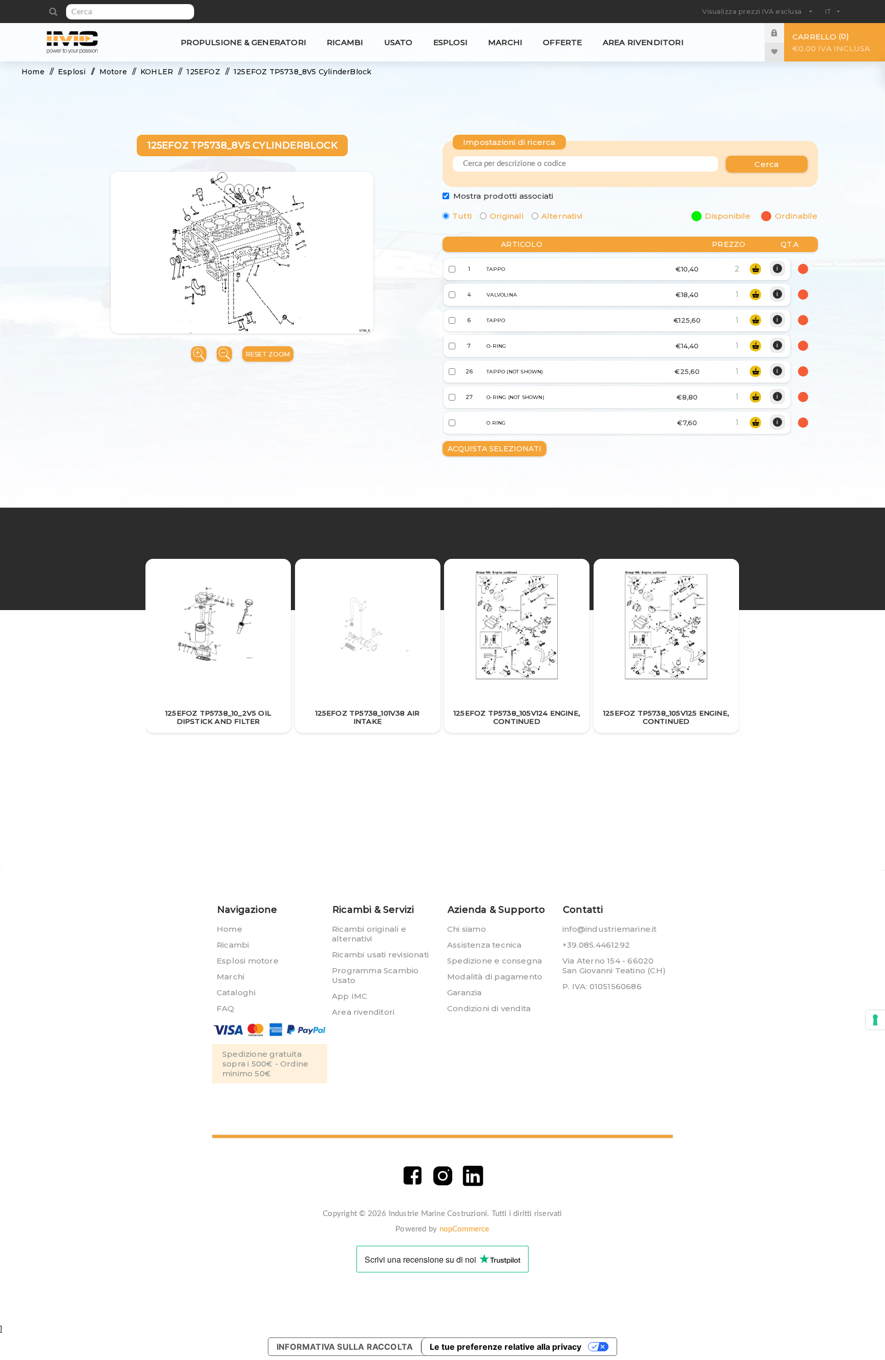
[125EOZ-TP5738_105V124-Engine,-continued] (517, 625)
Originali (506, 216)
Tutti (462, 216)
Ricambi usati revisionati (380, 954)
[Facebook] (413, 1176)
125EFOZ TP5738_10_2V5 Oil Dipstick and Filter (218, 717)
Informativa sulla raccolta (345, 1347)
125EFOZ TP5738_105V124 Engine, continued (517, 717)
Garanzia (464, 992)
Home (229, 929)
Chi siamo (466, 929)
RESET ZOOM (268, 354)
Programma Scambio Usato (375, 975)
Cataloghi (236, 992)
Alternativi (561, 216)
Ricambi (233, 945)
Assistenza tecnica (484, 945)
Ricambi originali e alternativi (369, 934)
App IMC (349, 996)
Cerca (53, 11)
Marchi (230, 976)
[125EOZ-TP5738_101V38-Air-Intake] (367, 625)
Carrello (831, 42)
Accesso (782, 32)
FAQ (226, 1008)
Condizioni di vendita (489, 1008)
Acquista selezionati (494, 448)
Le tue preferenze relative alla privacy (505, 1347)
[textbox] (130, 11)
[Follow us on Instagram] (443, 1176)
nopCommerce (464, 1229)
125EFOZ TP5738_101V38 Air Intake (367, 717)
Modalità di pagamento (494, 976)
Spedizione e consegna (494, 961)
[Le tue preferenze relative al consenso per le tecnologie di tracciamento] (875, 1020)
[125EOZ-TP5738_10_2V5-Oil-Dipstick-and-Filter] (218, 625)
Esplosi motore (248, 961)
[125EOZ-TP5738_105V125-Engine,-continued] (666, 625)
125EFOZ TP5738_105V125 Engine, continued (666, 717)
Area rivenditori (363, 1012)
